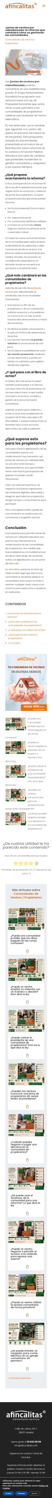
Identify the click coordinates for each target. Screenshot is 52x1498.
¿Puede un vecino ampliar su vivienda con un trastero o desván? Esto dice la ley (25, 990)
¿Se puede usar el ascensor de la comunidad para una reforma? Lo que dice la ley (25, 1200)
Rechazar (21, 1493)
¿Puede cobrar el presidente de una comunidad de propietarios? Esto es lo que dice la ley (25, 1042)
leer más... (17, 949)
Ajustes (34, 1493)
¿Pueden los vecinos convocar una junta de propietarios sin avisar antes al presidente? (25, 1094)
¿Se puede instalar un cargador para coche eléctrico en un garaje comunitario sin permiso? (24, 1355)
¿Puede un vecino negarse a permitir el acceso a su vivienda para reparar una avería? (24, 1254)
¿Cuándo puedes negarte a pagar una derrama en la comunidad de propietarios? (24, 1147)
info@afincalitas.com (26, 1445)
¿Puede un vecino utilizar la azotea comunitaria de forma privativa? (26, 1305)
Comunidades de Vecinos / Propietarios (26, 895)
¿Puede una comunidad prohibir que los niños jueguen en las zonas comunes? (25, 939)
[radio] (15, 864)
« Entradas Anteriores (19, 1378)
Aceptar (8, 1493)
